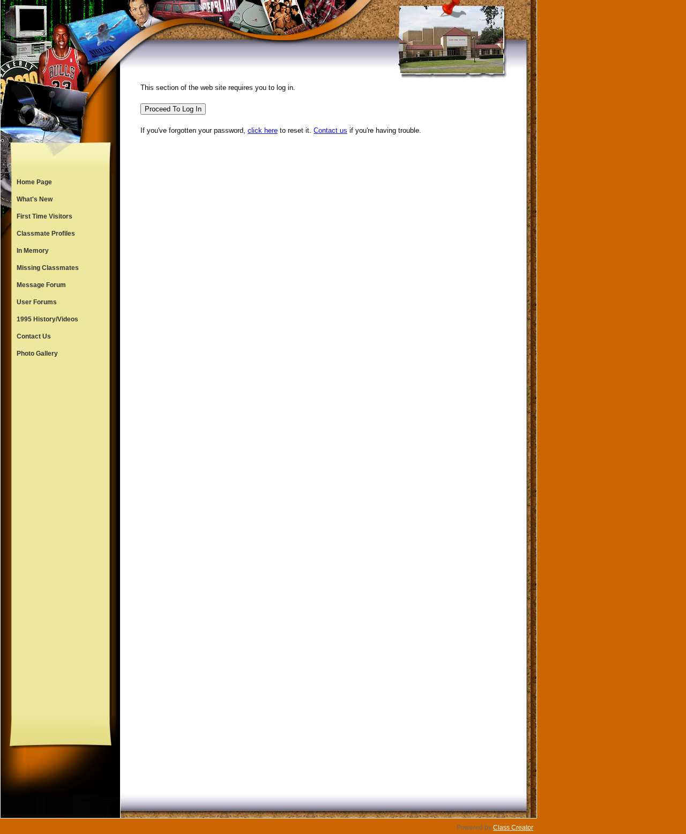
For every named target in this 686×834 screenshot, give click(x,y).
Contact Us (34, 336)
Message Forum (41, 285)
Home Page (34, 182)
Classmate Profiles (46, 233)
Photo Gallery (37, 353)
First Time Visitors (44, 216)
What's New (35, 199)
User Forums (37, 302)
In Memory (33, 250)
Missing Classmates (48, 268)
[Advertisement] (60, 539)
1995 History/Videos (47, 319)
